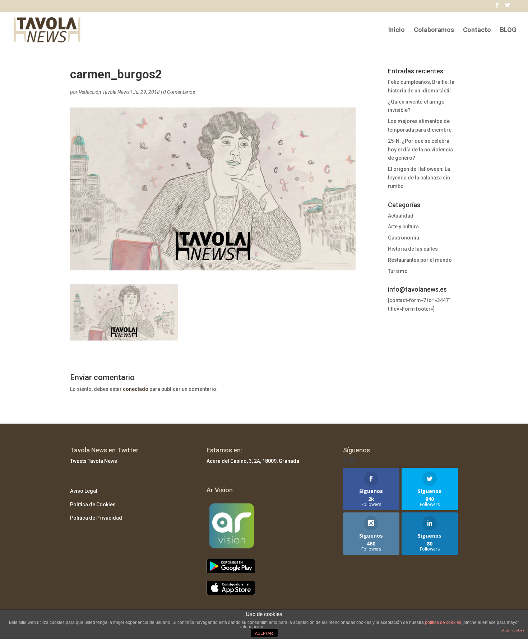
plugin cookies (512, 630)
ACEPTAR (264, 633)
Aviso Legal (83, 491)
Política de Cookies (93, 504)
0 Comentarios (179, 92)
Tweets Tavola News (93, 461)
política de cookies (443, 622)
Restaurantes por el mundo (420, 260)
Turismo (398, 271)
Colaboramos (434, 30)
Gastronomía (403, 238)
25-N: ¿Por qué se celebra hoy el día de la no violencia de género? (420, 149)
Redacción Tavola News (104, 92)
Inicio (396, 30)
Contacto (477, 30)
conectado (135, 389)
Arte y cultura (403, 226)
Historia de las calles (413, 249)
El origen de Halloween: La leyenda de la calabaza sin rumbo (419, 177)
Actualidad (400, 216)
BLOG (508, 30)
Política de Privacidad (96, 518)
